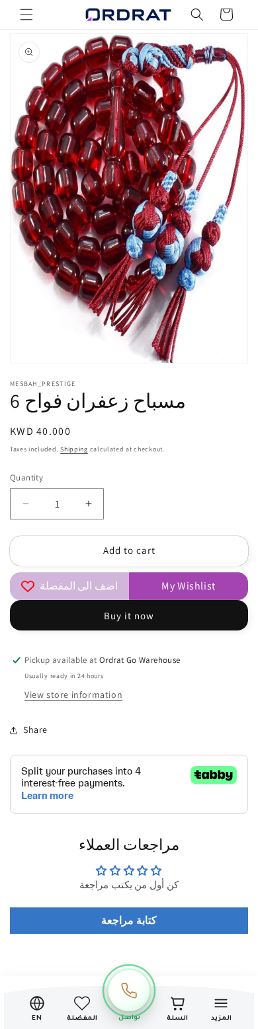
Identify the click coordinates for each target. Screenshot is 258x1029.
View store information (73, 695)
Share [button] (35, 730)
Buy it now (129, 615)
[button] (26, 14)
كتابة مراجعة (129, 920)
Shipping (74, 449)
